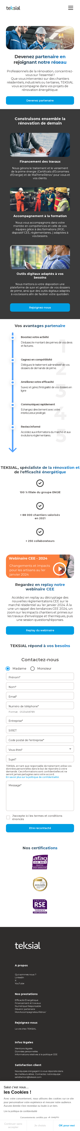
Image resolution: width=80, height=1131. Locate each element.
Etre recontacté (40, 828)
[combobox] (40, 720)
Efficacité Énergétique (26, 1000)
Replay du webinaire (40, 630)
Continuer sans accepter (13, 1125)
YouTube (19, 983)
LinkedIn (19, 977)
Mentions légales (23, 1048)
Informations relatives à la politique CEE (36, 1054)
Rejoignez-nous (40, 307)
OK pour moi (67, 1125)
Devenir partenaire (25, 1009)
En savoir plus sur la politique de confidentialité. (32, 777)
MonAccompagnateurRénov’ (30, 1012)
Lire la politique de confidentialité (20, 1111)
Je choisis (40, 1125)
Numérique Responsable (28, 1006)
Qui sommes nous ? (26, 974)
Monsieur (44, 668)
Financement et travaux (28, 1003)
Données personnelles (26, 1051)
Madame (19, 668)
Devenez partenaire (40, 100)
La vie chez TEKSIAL (26, 1028)
